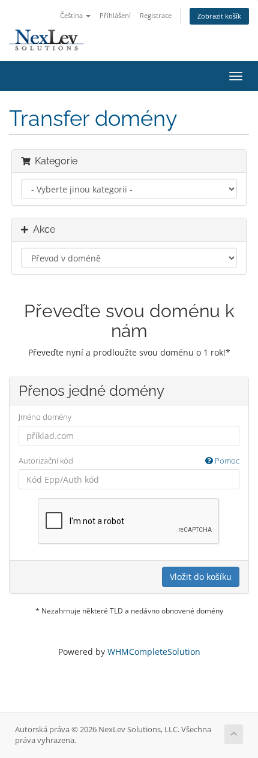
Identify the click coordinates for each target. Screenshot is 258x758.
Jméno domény (45, 416)
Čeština (72, 15)
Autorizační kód (129, 460)
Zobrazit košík (219, 15)
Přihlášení (115, 15)
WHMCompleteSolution (153, 651)
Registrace (156, 15)
